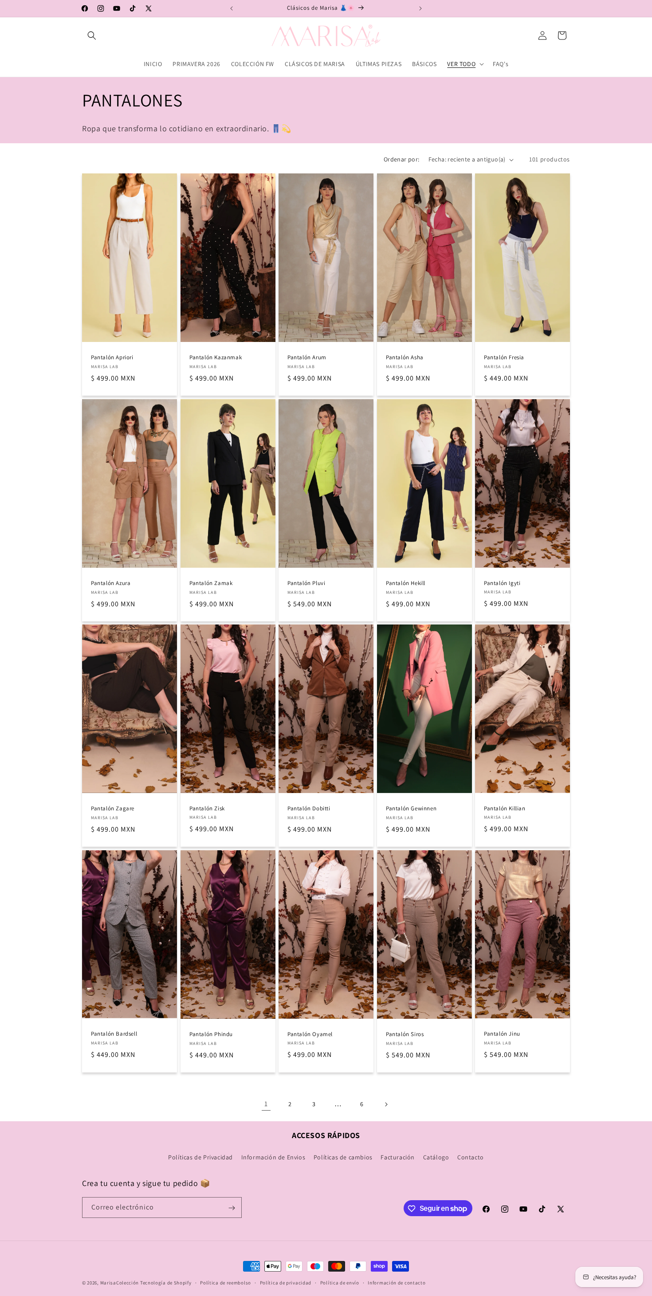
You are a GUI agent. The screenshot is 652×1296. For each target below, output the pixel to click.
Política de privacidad (285, 1282)
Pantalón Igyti (502, 582)
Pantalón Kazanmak (215, 357)
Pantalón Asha (405, 357)
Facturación (398, 1157)
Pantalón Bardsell (114, 1034)
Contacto (470, 1157)
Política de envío (339, 1282)
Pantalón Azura (110, 583)
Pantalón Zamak (210, 583)
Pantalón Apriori (112, 357)
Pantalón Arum (306, 357)
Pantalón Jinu (502, 1033)
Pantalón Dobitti (308, 808)
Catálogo (436, 1157)
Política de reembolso (225, 1282)
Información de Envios (273, 1157)
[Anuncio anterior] (231, 8)
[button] (92, 35)
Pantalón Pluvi (306, 583)
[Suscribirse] (231, 1208)
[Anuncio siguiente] (420, 8)
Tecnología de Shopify (166, 1283)
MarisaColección (119, 1283)
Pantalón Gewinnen (411, 808)
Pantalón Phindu (211, 1034)
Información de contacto (396, 1282)
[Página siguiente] (386, 1104)
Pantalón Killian (505, 808)
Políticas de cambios (343, 1157)
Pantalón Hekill (405, 583)
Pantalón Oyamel (310, 1034)
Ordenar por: (402, 159)
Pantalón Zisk (207, 808)
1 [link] (266, 1103)
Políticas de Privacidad (200, 1157)
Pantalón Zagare (112, 808)
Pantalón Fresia (504, 357)
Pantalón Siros (405, 1034)
